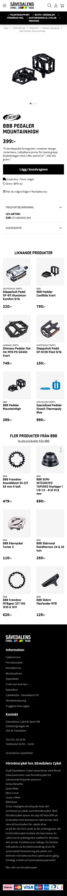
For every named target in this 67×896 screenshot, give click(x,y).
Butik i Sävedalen (45, 14)
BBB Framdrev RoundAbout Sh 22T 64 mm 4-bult (15, 483)
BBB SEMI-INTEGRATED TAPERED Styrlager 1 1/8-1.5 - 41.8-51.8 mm (49, 486)
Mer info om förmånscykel (21, 867)
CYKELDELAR (19, 28)
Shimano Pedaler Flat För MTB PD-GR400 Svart (17, 352)
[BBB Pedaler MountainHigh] (30, 103)
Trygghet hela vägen (18, 706)
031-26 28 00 (18, 739)
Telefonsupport (20, 14)
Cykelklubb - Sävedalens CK (22, 695)
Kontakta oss (13, 668)
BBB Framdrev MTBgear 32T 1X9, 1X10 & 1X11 (14, 603)
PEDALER (33, 28)
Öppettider (12, 679)
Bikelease (11, 802)
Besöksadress (14, 673)
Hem (6, 28)
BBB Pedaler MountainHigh (32, 31)
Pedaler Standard (50, 28)
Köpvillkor (12, 690)
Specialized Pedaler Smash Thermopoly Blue (49, 409)
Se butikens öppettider (19, 753)
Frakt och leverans (17, 684)
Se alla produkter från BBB (33, 441)
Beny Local (12, 793)
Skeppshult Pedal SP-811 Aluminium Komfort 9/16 (14, 295)
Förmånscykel (15, 17)
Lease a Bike (13, 797)
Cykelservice (13, 657)
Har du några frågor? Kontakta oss (26, 191)
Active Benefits (14, 784)
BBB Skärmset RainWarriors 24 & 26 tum (50, 547)
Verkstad (34, 20)
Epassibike (12, 788)
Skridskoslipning (16, 700)
